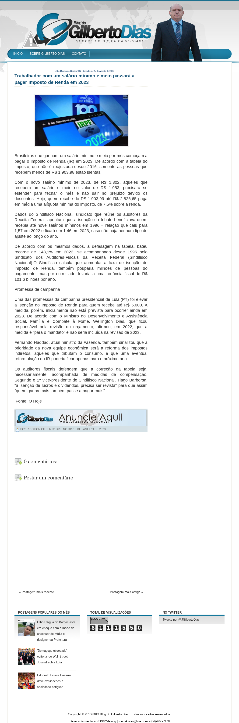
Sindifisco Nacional (54, 214)
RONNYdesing (106, 721)
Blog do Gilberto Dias (114, 714)
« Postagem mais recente (36, 592)
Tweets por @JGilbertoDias (181, 619)
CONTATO (79, 53)
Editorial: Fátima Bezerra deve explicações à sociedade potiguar (54, 681)
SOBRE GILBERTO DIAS (47, 53)
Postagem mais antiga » (126, 592)
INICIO (18, 53)
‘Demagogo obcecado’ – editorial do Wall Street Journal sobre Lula (53, 656)
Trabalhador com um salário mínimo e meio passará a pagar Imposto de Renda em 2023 (74, 79)
